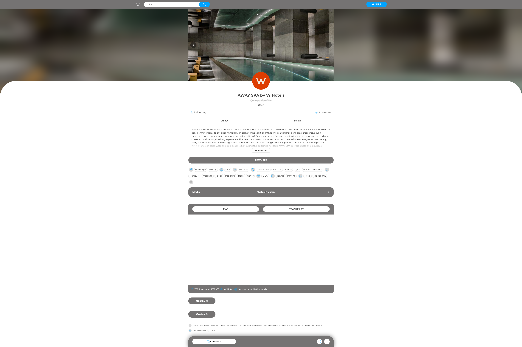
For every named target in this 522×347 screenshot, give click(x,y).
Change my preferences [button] (304, 337)
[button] (224, 121)
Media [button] (297, 120)
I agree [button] (273, 337)
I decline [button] (285, 337)
